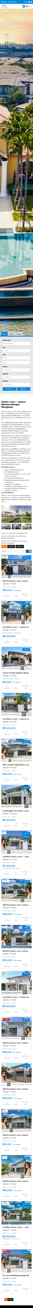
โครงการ (5, 381)
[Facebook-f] (25, 2)
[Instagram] (27, 2)
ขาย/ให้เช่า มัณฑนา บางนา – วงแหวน (17, 856)
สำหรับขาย (19, 334)
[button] (24, 6)
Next (10, 1299)
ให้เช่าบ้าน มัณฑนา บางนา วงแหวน (15, 951)
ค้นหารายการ (7, 340)
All (4, 546)
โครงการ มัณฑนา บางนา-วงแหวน (11, 412)
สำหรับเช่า (11, 334)
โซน (4, 347)
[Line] (31, 2)
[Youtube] (29, 2)
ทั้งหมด (4, 334)
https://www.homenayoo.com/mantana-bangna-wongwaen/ (14, 542)
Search (10, 389)
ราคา (4, 355)
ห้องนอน (5, 374)
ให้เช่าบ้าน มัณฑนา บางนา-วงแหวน (15, 1181)
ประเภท (5, 367)
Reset (24, 389)
